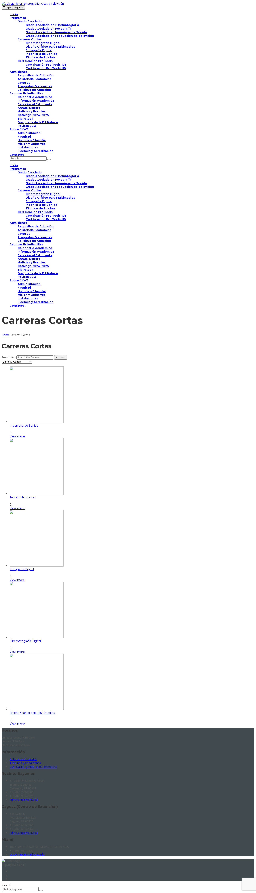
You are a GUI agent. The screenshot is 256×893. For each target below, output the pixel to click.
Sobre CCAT (19, 129)
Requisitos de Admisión (36, 75)
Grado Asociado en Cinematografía (52, 25)
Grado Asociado (30, 21)
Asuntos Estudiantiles (26, 93)
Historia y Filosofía (32, 140)
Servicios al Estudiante (35, 104)
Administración (29, 133)
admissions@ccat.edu (24, 800)
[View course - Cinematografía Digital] (37, 637)
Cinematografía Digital (43, 43)
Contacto (17, 154)
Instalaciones (28, 147)
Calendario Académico (35, 97)
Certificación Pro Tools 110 (46, 68)
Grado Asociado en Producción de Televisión (60, 36)
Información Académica (36, 100)
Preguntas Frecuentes (35, 86)
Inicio (14, 14)
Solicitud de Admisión (34, 90)
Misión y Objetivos (31, 144)
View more (17, 436)
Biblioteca (25, 118)
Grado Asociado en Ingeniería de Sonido (56, 32)
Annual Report (29, 108)
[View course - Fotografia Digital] (37, 565)
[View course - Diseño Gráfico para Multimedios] (37, 709)
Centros (24, 82)
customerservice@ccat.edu (27, 854)
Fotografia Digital (39, 50)
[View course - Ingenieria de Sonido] (37, 422)
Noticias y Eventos (32, 111)
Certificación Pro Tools (35, 61)
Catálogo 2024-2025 (33, 115)
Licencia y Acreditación (35, 151)
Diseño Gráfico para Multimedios (50, 46)
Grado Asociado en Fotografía (48, 28)
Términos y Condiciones (25, 763)
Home (6, 335)
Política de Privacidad (23, 759)
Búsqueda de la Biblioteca (38, 122)
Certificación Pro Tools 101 (46, 64)
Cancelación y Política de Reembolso (33, 767)
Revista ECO (27, 126)
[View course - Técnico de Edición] (37, 494)
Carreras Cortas (29, 39)
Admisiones (18, 72)
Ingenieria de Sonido (41, 54)
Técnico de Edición (40, 57)
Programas (18, 18)
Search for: (9, 357)
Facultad (24, 136)
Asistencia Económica (34, 79)
